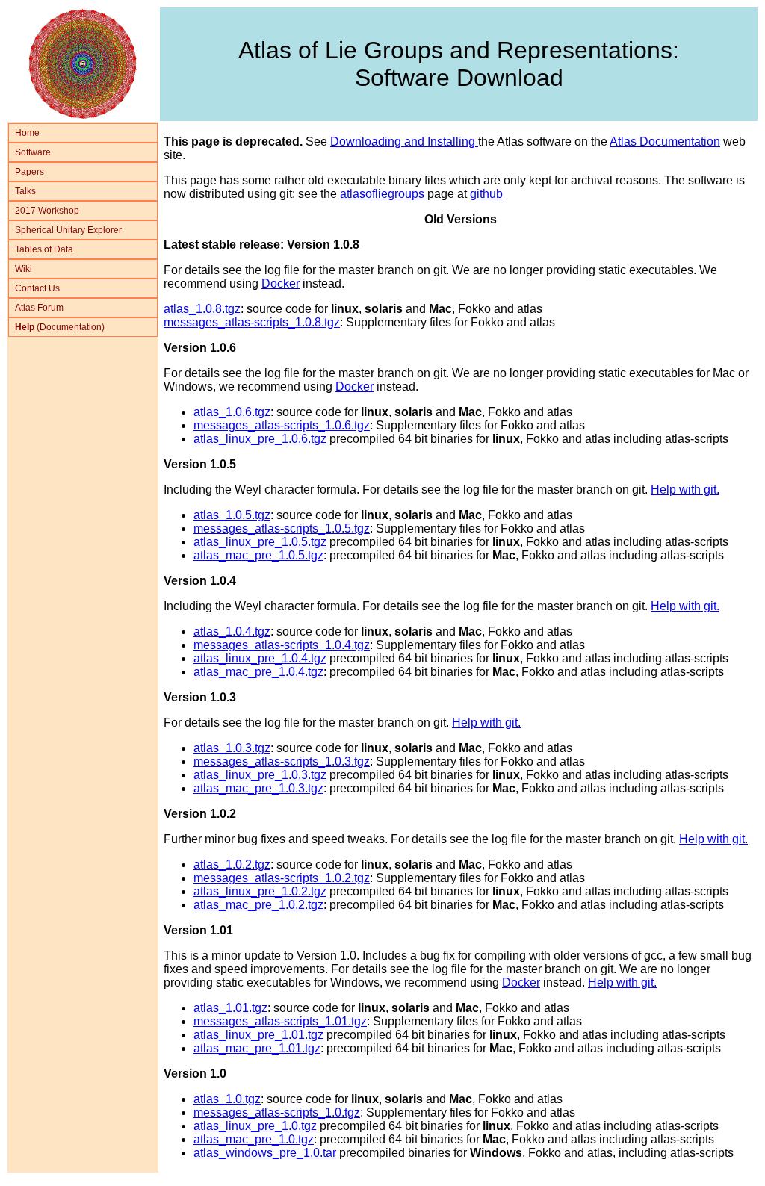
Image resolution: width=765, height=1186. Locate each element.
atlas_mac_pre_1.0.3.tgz (258, 788)
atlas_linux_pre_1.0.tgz (255, 1126)
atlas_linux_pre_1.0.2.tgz (259, 891)
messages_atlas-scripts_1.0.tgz (276, 1112)
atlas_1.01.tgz (230, 1008)
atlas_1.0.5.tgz (231, 515)
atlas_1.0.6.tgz (231, 412)
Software (33, 152)
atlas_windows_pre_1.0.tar (264, 1152)
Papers (29, 172)
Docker (280, 283)
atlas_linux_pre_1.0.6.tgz (259, 438)
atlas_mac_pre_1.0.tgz (253, 1139)
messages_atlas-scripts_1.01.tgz (280, 1021)
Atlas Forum (39, 307)
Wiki (23, 269)
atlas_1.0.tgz (227, 1099)
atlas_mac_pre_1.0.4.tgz (258, 671)
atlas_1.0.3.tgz (231, 748)
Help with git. (685, 489)
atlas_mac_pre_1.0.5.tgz (258, 555)
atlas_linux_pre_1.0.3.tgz (259, 775)
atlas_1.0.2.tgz (231, 864)
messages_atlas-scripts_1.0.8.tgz (252, 322)
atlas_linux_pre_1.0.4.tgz (259, 658)
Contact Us (37, 288)
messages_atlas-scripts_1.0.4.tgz (281, 645)
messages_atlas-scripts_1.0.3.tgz (281, 761)
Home (27, 133)
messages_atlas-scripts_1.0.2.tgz (281, 878)
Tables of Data (44, 249)
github (486, 193)
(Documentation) (60, 327)
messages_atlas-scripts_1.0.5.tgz (281, 528)
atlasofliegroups (382, 193)
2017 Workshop (47, 210)
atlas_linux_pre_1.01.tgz (258, 1034)
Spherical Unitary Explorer (68, 230)
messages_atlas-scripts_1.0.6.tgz (281, 425)
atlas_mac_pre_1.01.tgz (256, 1048)
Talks (25, 191)
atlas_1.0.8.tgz (202, 308)
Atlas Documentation (665, 141)
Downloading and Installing (404, 141)
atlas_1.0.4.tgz (231, 631)
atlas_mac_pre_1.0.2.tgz (258, 904)
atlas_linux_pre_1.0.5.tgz (259, 541)
